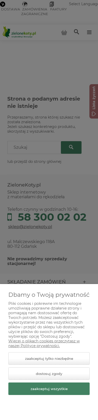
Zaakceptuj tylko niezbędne (49, 358)
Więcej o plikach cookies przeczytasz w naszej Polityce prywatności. (44, 343)
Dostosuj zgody (49, 374)
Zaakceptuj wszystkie (49, 389)
